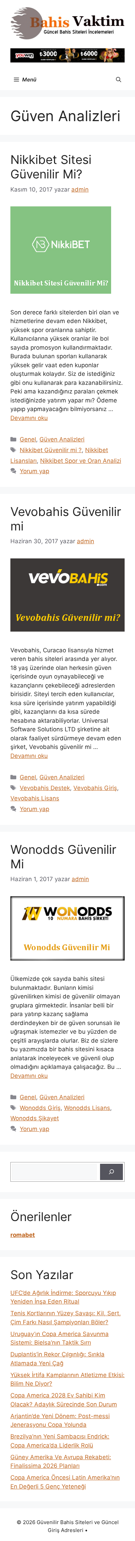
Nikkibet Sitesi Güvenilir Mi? (50, 166)
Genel (28, 439)
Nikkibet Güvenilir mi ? (51, 450)
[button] (118, 79)
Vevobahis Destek (45, 787)
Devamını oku (29, 417)
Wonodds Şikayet (34, 1118)
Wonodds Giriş (40, 1107)
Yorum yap (34, 471)
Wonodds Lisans (87, 1107)
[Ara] (111, 1172)
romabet (22, 1234)
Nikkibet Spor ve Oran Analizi (80, 460)
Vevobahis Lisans (34, 798)
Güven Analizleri (61, 439)
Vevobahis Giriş (95, 787)
